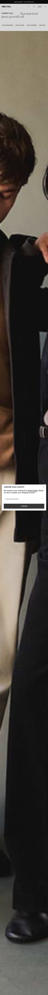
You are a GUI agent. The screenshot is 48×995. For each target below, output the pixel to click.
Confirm (24, 506)
